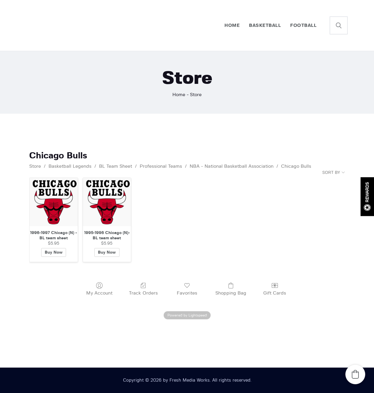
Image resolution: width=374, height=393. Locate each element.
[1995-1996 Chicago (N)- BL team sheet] (107, 202)
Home (178, 94)
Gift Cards (274, 293)
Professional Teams (161, 166)
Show (367, 196)
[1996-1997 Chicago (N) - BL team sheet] (54, 202)
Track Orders (143, 293)
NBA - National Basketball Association (231, 166)
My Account (99, 293)
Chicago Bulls (296, 166)
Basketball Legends (70, 166)
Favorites (187, 293)
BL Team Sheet (115, 166)
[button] (355, 374)
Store (35, 166)
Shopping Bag (230, 293)
